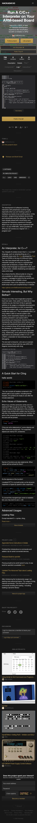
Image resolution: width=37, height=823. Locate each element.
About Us (6, 810)
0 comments (26, 545)
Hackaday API (28, 813)
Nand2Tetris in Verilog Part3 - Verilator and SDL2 (18, 734)
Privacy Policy (18, 813)
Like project (27, 41)
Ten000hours (9, 708)
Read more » (6, 521)
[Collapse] (14, 540)
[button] (33, 3)
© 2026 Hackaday (18, 818)
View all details (18, 525)
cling (20, 256)
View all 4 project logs (18, 594)
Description (11, 63)
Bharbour (8, 766)
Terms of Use (8, 813)
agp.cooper (8, 679)
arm (15, 177)
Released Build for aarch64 (11, 556)
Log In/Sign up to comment (11, 637)
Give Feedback (29, 810)
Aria (6, 737)
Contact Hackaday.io (17, 810)
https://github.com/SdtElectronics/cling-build (16, 287)
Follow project (12, 41)
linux (9, 177)
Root (33, 256)
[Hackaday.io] (8, 3)
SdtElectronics (20, 35)
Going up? (19, 806)
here (23, 565)
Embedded (22, 177)
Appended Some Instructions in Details (15, 543)
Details (19, 63)
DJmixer (4, 705)
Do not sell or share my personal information (18, 815)
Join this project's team (9, 145)
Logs (18, 67)
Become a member (8, 777)
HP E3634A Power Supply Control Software (16, 763)
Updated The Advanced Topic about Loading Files (17, 571)
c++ (4, 177)
